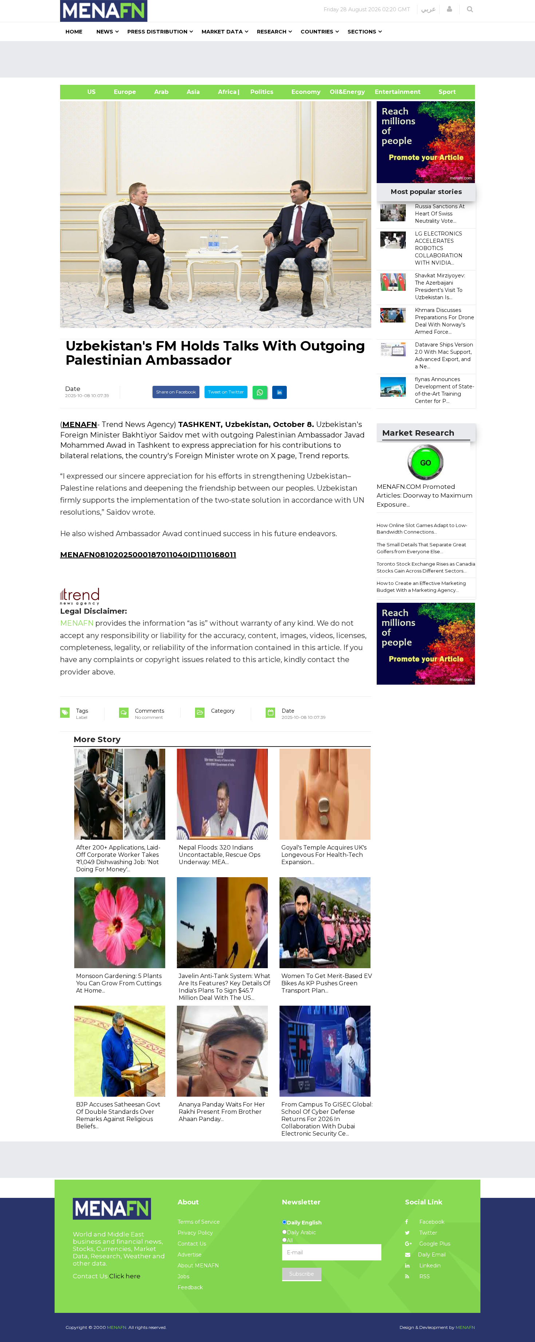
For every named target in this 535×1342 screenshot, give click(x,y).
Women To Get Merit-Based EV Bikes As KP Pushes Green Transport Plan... (326, 983)
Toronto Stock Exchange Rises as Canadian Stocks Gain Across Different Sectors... (427, 567)
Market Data (222, 31)
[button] (449, 9)
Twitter (427, 1233)
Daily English (304, 1222)
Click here (124, 1276)
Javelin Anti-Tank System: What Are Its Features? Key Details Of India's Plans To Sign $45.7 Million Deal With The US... (224, 987)
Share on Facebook (176, 392)
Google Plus (434, 1243)
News (104, 31)
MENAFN (79, 424)
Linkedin (429, 1265)
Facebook (431, 1222)
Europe (125, 91)
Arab (161, 91)
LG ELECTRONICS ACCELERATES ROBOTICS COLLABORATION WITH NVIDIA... (439, 248)
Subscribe (301, 1274)
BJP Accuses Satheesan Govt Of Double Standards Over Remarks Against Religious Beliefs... (118, 1115)
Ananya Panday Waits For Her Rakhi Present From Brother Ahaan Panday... (222, 1112)
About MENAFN (198, 1265)
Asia (193, 91)
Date (72, 388)
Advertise (190, 1254)
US (82, 91)
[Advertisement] (270, 59)
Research (271, 31)
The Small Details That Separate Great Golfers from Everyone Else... (421, 548)
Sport (442, 91)
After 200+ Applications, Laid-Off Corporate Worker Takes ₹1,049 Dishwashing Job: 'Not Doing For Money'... (118, 858)
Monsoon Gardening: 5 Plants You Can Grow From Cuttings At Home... (119, 983)
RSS (424, 1276)
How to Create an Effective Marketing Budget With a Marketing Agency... (421, 586)
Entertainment (386, 91)
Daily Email (432, 1254)
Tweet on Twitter (226, 392)
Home (74, 31)
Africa (226, 91)
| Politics (260, 91)
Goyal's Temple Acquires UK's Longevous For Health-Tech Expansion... (323, 855)
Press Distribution (157, 31)
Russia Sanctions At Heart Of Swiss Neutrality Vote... (440, 213)
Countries (317, 31)
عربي (428, 9)
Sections (362, 31)
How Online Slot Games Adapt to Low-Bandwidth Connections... (422, 528)
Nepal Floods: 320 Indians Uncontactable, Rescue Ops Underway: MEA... (219, 855)
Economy (306, 91)
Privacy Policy (195, 1233)
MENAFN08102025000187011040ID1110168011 (148, 554)
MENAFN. (117, 1327)
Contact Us (192, 1243)
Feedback (190, 1287)
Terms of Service (199, 1222)
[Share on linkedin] (279, 392)
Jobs (183, 1276)
